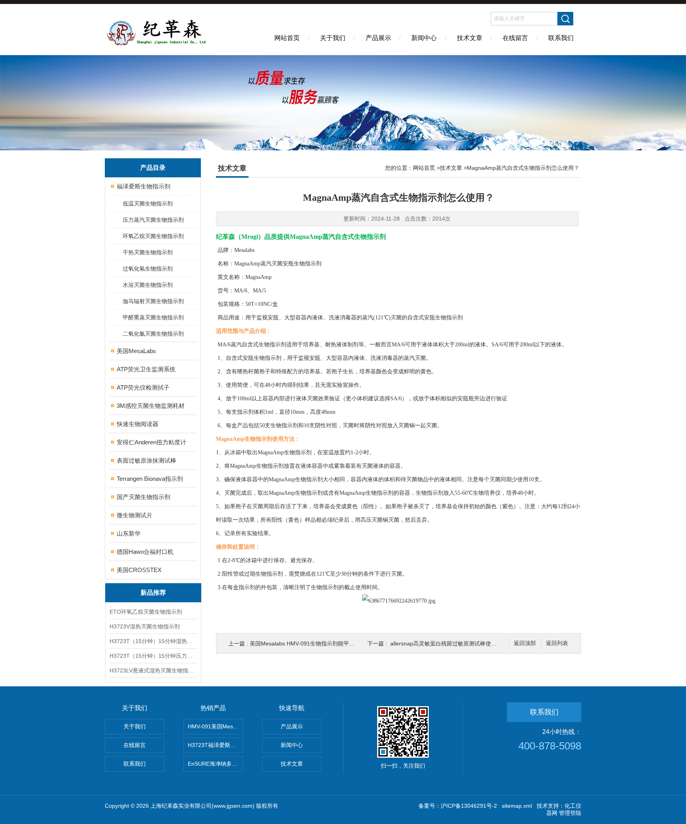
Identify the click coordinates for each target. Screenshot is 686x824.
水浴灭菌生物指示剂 (148, 285)
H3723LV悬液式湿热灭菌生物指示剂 (153, 670)
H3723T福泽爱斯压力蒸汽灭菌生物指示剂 (215, 745)
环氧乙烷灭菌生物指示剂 (153, 236)
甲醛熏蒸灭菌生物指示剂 (153, 317)
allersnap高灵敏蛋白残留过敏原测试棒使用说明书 (451, 643)
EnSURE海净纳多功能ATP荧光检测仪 (215, 764)
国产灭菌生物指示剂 (143, 497)
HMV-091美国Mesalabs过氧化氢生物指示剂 (215, 726)
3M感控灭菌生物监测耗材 (151, 405)
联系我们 (561, 38)
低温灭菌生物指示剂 (148, 203)
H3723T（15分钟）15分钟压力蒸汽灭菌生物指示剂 (153, 656)
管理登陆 (570, 813)
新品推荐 (153, 592)
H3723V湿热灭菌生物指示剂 (145, 626)
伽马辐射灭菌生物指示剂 (153, 301)
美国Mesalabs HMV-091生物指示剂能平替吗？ (308, 643)
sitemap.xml (517, 806)
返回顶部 (525, 643)
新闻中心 (424, 38)
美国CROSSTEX (139, 570)
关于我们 (332, 38)
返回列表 (557, 643)
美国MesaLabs (136, 351)
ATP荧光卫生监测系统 (146, 369)
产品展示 (378, 38)
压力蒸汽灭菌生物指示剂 (153, 220)
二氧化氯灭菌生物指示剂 (153, 333)
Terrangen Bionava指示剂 (150, 478)
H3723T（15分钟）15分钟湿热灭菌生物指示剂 (153, 641)
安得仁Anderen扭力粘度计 (151, 442)
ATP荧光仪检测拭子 (143, 387)
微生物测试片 (134, 515)
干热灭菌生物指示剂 (148, 252)
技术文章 (469, 38)
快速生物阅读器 (137, 424)
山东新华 (129, 533)
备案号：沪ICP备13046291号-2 (457, 806)
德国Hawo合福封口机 (145, 551)
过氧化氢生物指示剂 (148, 268)
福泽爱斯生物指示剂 (143, 186)
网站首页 (287, 38)
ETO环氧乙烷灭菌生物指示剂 (146, 612)
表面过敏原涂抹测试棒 (146, 460)
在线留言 (515, 38)
